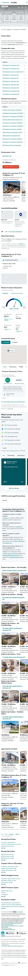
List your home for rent (11, 167)
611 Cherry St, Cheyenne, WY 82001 (13, 123)
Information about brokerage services (11, 925)
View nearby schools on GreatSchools (14, 401)
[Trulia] (2, 933)
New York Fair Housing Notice (7, 924)
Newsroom (7, 941)
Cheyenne (5, 518)
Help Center (6, 965)
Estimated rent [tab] (7, 156)
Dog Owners (21, 455)
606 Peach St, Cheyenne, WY (11, 84)
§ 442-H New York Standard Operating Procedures (11, 923)
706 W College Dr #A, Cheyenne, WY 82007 (15, 119)
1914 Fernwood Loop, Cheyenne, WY (13, 71)
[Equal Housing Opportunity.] (19, 963)
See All (5, 448)
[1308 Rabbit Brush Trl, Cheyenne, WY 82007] (10, 727)
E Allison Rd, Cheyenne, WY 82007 (12, 110)
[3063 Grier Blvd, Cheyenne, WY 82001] (10, 785)
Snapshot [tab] (5, 293)
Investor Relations (14, 941)
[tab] (5, 342)
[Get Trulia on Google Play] (21, 933)
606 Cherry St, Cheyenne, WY (11, 65)
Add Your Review (14, 488)
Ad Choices (21, 943)
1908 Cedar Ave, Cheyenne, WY (11, 135)
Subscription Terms (5, 943)
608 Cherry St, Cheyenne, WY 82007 (13, 116)
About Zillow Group (12, 939)
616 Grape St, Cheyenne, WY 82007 (13, 142)
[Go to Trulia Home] (14, 2)
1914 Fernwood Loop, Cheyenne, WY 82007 (15, 145)
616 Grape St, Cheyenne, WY (11, 75)
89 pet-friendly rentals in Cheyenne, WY (14, 570)
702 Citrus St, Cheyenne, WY (11, 78)
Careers (2, 941)
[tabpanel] (14, 181)
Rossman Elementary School (10, 555)
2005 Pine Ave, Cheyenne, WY (11, 91)
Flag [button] (22, 481)
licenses (18, 919)
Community (10, 455)
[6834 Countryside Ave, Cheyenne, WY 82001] (10, 608)
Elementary (12, 367)
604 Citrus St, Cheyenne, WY (11, 87)
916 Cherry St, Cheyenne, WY (11, 81)
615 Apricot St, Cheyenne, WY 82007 (13, 139)
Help (11, 943)
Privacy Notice (16, 943)
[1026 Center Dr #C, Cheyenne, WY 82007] (11, 187)
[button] (26, 2)
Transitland (20, 911)
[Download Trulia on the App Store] (10, 933)
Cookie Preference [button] (4, 944)
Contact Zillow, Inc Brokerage (8, 929)
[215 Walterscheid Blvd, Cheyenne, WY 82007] (10, 665)
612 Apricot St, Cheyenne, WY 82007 (13, 129)
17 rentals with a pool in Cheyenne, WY (13, 657)
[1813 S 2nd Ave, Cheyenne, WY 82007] (10, 814)
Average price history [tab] (17, 293)
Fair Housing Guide (21, 939)
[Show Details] (24, 65)
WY (6, 834)
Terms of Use (21, 941)
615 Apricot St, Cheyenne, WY (11, 68)
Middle (21, 367)
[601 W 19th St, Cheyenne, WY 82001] (10, 757)
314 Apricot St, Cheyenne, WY (11, 94)
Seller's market (14, 308)
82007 (21, 244)
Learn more (10, 408)
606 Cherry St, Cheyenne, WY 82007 (13, 126)
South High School (14, 557)
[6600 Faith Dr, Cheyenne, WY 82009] (10, 579)
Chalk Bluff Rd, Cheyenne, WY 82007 (13, 113)
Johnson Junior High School (10, 553)
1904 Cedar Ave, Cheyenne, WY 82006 (13, 132)
